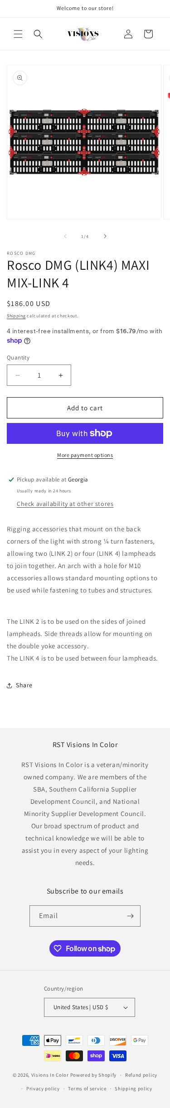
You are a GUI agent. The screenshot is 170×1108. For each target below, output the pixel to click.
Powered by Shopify (93, 1075)
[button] (18, 34)
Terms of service (87, 1088)
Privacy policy (43, 1088)
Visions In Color (50, 1075)
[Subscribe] (130, 916)
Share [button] (24, 685)
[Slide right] (105, 236)
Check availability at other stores (65, 504)
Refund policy (141, 1075)
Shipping (16, 316)
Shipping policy (133, 1088)
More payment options (85, 455)
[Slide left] (65, 236)
